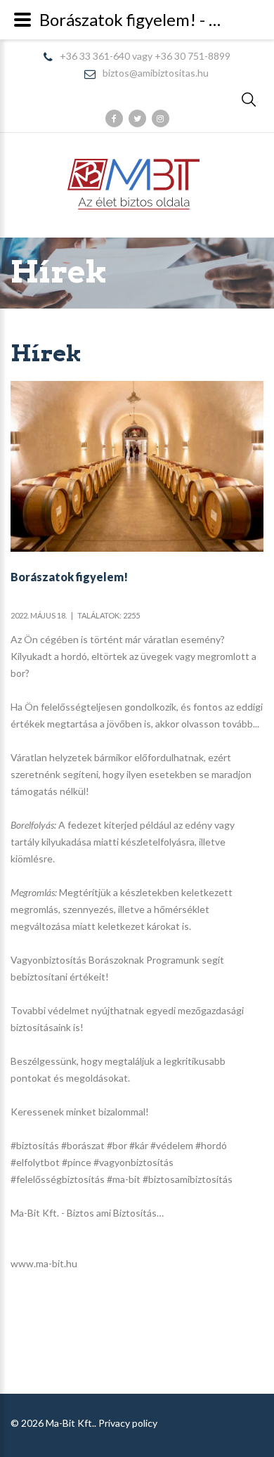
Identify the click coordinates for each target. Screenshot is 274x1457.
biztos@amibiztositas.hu (156, 73)
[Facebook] (114, 118)
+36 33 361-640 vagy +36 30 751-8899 (145, 56)
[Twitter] (137, 118)
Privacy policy (127, 1423)
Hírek (59, 271)
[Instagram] (160, 118)
